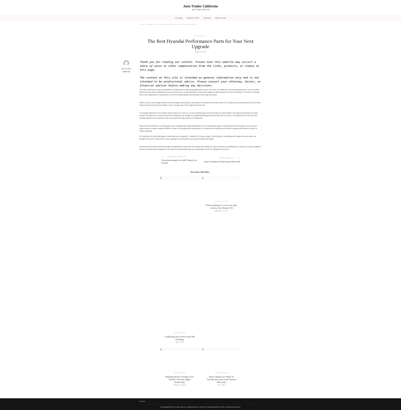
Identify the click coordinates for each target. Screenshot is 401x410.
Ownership (207, 18)
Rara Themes (220, 407)
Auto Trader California (200, 6)
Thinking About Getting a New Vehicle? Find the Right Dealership (179, 379)
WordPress (236, 407)
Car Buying (179, 18)
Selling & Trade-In (193, 18)
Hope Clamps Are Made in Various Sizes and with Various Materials (221, 379)
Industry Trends (220, 18)
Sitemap (142, 401)
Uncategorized (200, 36)
